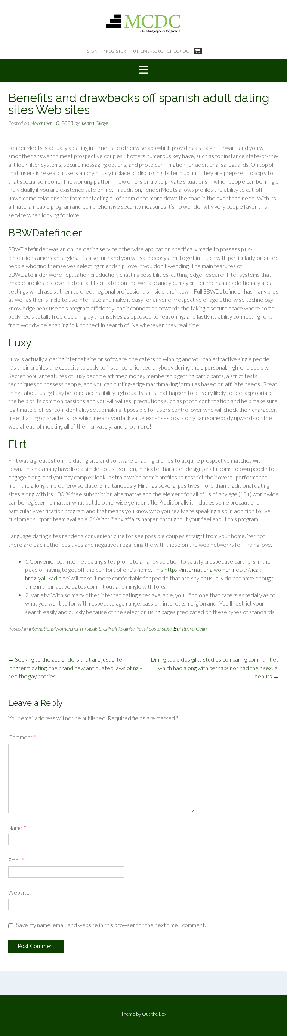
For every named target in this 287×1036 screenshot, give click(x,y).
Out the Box (154, 1014)
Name (17, 827)
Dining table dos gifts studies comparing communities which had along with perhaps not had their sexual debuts (215, 668)
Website (19, 892)
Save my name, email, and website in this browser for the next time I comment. (111, 925)
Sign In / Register (106, 51)
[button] (143, 70)
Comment (22, 737)
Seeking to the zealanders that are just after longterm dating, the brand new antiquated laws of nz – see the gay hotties (75, 668)
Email (16, 860)
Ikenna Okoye (94, 123)
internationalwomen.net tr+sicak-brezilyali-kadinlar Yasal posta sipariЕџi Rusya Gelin (118, 628)
